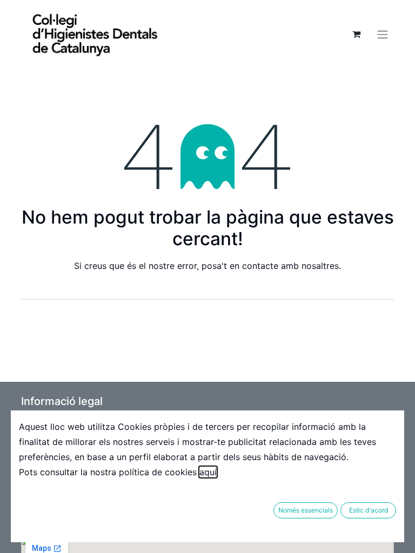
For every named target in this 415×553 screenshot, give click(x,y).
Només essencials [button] (305, 510)
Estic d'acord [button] (368, 510)
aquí (208, 472)
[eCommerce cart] (356, 34)
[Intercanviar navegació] (382, 34)
